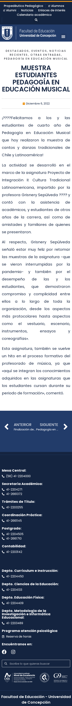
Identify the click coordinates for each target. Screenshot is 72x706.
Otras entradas (45, 55)
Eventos (39, 51)
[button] (36, 20)
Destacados (17, 51)
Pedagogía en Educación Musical (36, 59)
